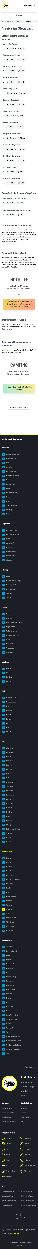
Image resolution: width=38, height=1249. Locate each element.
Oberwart (7, 560)
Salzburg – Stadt (9, 585)
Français (20, 1230)
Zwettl (6, 1053)
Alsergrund (8, 748)
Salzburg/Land (9, 589)
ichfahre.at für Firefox (26, 1191)
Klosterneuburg (9, 977)
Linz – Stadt (8, 884)
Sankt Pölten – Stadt (11, 1015)
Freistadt (7, 867)
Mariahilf (7, 808)
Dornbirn (7, 677)
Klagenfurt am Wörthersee (12, 622)
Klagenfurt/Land (9, 627)
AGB (22, 1121)
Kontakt (23, 1095)
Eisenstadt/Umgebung (11, 535)
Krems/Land (8, 985)
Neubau (7, 816)
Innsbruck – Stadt (10, 698)
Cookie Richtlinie (26, 1117)
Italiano (4, 1234)
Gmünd (7, 960)
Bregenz (7, 669)
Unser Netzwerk (6, 1117)
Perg (6, 892)
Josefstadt (8, 786)
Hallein (7, 576)
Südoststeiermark (10, 505)
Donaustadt (8, 761)
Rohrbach (7, 901)
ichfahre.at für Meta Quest (28, 1205)
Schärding (8, 905)
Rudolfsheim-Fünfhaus (11, 829)
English (10, 1234)
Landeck (7, 719)
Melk (6, 1002)
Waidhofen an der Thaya (12, 1045)
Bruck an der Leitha (10, 951)
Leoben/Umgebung (10, 493)
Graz (6, 463)
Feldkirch (7, 681)
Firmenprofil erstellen (8, 1113)
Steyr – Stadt (8, 914)
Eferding (7, 862)
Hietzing (7, 778)
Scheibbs (7, 1024)
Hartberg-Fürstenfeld (11, 476)
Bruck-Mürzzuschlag (11, 454)
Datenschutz (24, 1113)
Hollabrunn (8, 968)
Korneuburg (8, 981)
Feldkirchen (8, 614)
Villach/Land (8, 648)
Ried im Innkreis (9, 897)
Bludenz (7, 673)
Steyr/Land (18, 21)
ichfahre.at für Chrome (8, 1191)
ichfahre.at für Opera (26, 1196)
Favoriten (7, 765)
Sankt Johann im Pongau (12, 581)
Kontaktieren (17, 304)
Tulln (6, 1032)
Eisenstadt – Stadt (10, 530)
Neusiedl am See (9, 552)
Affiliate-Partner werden (9, 1121)
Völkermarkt (8, 644)
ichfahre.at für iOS (7, 1205)
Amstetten (8, 947)
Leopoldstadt (8, 795)
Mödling (7, 998)
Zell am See (8, 598)
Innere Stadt (8, 782)
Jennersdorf (8, 543)
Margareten (8, 803)
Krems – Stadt (9, 990)
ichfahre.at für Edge (7, 1196)
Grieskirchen (8, 875)
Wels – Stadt (8, 926)
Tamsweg (7, 593)
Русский (8, 1230)
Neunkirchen (8, 1011)
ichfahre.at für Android (27, 1201)
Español (27, 1230)
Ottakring (7, 820)
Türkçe (15, 1230)
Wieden (7, 842)
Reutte (6, 727)
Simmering (8, 833)
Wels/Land (8, 931)
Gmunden (7, 871)
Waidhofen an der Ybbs (11, 1049)
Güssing (7, 539)
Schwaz (7, 732)
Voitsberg (7, 510)
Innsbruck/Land (9, 702)
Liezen (6, 488)
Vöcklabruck (8, 922)
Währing (7, 838)
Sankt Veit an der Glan (11, 635)
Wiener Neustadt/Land (11, 1036)
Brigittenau (8, 752)
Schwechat (8, 1028)
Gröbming (7, 467)
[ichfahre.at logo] (5, 5)
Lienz (6, 723)
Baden (6, 955)
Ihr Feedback (24, 1091)
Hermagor (7, 618)
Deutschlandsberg (10, 459)
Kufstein (7, 715)
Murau (6, 501)
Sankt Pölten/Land (10, 1019)
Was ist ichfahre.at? (26, 1082)
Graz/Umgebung (9, 471)
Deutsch (16, 1234)
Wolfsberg (8, 652)
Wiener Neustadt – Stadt (12, 1041)
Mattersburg (8, 547)
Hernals (7, 774)
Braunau (7, 858)
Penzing (7, 825)
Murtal (6, 497)
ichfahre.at (15, 1242)
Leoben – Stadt (9, 484)
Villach (7, 640)
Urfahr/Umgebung (10, 918)
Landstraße (8, 791)
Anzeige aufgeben (7, 1109)
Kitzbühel (7, 710)
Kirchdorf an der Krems (11, 879)
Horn (6, 972)
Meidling (7, 812)
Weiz (6, 514)
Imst (6, 706)
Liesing (7, 799)
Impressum (24, 1109)
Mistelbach (8, 1007)
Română (33, 1230)
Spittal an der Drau (10, 631)
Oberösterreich (9, 21)
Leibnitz (7, 480)
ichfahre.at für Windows (9, 1201)
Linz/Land (7, 888)
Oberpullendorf (9, 556)
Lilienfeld (7, 994)
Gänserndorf (8, 964)
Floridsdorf (8, 769)
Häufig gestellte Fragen (27, 1087)
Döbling (7, 757)
